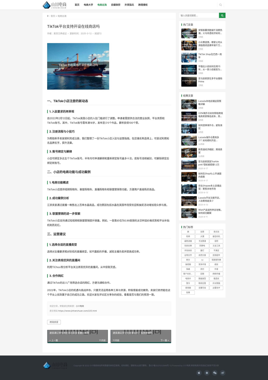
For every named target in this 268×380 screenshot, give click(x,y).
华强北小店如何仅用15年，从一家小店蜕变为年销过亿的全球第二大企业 (210, 69)
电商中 (188, 278)
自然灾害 (202, 255)
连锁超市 (216, 255)
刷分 (188, 260)
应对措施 (216, 283)
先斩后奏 (188, 246)
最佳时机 (216, 236)
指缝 (188, 269)
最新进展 (188, 241)
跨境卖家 (54, 322)
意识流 (216, 232)
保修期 (188, 264)
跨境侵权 (143, 4)
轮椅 (188, 236)
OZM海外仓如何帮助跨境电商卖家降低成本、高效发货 (210, 116)
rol (202, 260)
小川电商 (80, 306)
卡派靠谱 (202, 241)
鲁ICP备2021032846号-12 (160, 365)
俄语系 (216, 278)
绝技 (216, 264)
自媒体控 (115, 4)
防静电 (202, 246)
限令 (188, 283)
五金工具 (216, 246)
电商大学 (88, 4)
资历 (202, 269)
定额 (202, 274)
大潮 (202, 236)
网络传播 (216, 274)
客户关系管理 (188, 274)
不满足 (216, 250)
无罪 (202, 232)
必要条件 (216, 288)
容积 (216, 241)
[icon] (199, 373)
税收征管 (202, 283)
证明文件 (188, 255)
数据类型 (202, 278)
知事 (188, 292)
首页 (77, 4)
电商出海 (102, 4)
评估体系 (188, 250)
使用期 (188, 288)
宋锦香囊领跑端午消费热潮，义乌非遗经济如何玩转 (210, 33)
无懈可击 (202, 288)
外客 (216, 269)
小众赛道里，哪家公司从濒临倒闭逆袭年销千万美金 (210, 45)
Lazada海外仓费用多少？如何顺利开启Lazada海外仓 (208, 140)
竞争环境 (202, 264)
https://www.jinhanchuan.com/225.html (77, 310)
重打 (202, 250)
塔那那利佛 (216, 260)
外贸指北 (129, 4)
